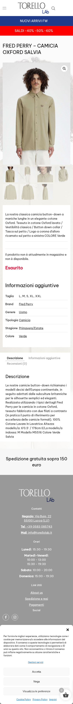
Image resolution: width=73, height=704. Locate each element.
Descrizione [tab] (15, 358)
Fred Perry (26, 304)
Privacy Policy (40, 699)
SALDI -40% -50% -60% (34, 31)
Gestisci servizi (35, 662)
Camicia (24, 320)
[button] (67, 629)
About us (36, 592)
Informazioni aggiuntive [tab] (44, 358)
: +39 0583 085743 (36, 526)
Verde (23, 336)
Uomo (23, 312)
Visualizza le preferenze (36, 691)
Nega (36, 681)
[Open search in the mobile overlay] (53, 8)
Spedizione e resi (36, 599)
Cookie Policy (23, 699)
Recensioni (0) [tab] (17, 363)
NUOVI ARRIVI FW (34, 21)
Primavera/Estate (31, 328)
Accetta (36, 671)
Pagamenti (36, 605)
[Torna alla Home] (33, 8)
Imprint (53, 699)
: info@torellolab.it (36, 532)
